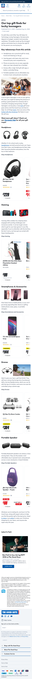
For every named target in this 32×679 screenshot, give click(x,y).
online (12, 518)
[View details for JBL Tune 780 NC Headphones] (12, 168)
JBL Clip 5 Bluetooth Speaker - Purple (9, 489)
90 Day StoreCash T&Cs (20, 602)
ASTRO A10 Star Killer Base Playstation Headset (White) (12, 263)
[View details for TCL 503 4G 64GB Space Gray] (12, 326)
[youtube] (11, 616)
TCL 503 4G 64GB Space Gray (11, 338)
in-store (4, 518)
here (24, 1)
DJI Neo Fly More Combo (11, 414)
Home (2, 15)
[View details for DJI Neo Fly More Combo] (12, 403)
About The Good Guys (11, 649)
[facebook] (2, 616)
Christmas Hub (10, 120)
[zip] (27, 671)
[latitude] (17, 673)
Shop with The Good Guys (12, 645)
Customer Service (9, 654)
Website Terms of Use (14, 636)
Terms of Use (4, 666)
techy (14, 110)
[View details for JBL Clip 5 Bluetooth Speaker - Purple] (12, 477)
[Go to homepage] (3, 6)
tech (21, 106)
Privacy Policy (25, 636)
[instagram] (5, 616)
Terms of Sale (4, 663)
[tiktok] (8, 616)
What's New (9, 15)
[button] (15, 562)
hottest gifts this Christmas (9, 112)
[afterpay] (10, 673)
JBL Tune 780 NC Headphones (8, 180)
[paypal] (4, 673)
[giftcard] (21, 673)
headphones (5, 145)
